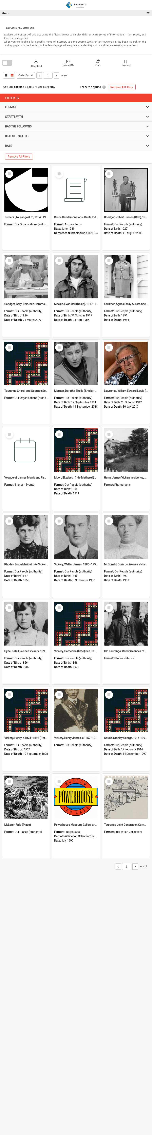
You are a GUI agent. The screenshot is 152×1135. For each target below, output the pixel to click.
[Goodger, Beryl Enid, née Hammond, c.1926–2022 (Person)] (26, 276)
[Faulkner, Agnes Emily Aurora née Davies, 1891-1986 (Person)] (126, 276)
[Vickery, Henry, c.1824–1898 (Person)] (26, 710)
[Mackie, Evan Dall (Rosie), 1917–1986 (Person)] (76, 276)
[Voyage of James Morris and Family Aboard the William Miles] (26, 450)
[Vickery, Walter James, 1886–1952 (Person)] (76, 537)
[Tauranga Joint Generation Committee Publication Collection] (126, 797)
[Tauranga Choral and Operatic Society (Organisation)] (26, 363)
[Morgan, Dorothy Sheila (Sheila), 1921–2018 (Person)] (76, 363)
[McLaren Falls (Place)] (26, 797)
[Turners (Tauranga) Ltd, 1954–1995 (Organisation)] (26, 190)
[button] (68, 62)
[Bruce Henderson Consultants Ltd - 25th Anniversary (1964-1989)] (76, 190)
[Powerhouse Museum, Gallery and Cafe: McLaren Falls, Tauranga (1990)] (76, 797)
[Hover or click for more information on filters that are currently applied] (104, 87)
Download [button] (36, 62)
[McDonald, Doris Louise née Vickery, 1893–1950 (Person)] (126, 537)
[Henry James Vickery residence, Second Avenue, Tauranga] (126, 450)
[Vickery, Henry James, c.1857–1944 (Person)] (76, 710)
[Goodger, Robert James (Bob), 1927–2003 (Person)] (126, 190)
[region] (76, 128)
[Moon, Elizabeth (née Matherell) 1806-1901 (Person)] (76, 450)
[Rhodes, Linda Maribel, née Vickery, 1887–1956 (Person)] (26, 537)
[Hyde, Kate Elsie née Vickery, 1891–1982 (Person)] (26, 624)
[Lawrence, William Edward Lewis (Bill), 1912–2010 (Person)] (126, 363)
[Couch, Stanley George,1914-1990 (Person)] (126, 710)
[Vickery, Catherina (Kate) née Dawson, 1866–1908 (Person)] (76, 624)
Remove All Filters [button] (121, 87)
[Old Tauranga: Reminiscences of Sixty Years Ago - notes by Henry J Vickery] (126, 624)
